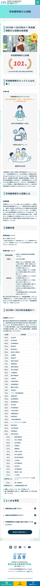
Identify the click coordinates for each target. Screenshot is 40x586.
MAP (30, 569)
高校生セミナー (33, 584)
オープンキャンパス (7, 584)
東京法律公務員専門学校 (13, 2)
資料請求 (20, 584)
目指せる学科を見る (19, 532)
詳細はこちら (30, 571)
